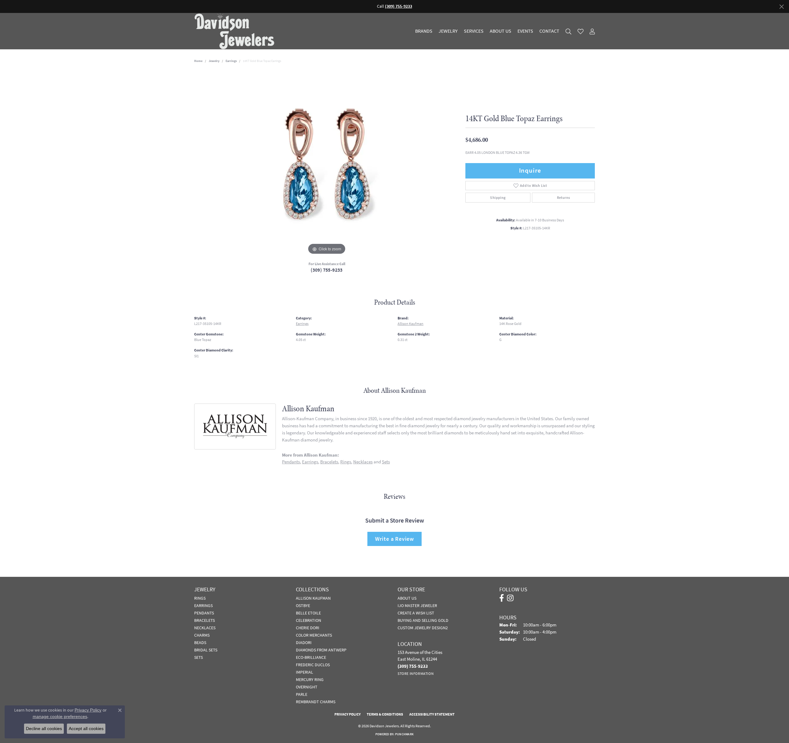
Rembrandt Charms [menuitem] (315, 702)
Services (474, 31)
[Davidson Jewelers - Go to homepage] (236, 31)
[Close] (781, 6)
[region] (326, 163)
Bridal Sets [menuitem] (205, 650)
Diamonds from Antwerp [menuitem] (321, 650)
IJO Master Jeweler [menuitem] (417, 605)
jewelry (214, 61)
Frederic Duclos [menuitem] (313, 665)
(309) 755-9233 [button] (398, 6)
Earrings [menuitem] (203, 605)
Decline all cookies (44, 728)
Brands (423, 31)
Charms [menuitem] (202, 635)
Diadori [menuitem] (304, 642)
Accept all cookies (86, 728)
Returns (563, 197)
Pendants (291, 461)
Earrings (231, 61)
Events (525, 31)
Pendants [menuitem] (204, 613)
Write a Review (394, 539)
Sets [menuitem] (198, 657)
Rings (345, 461)
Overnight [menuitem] (306, 687)
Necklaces (363, 461)
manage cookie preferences (60, 716)
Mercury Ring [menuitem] (310, 679)
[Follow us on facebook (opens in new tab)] (501, 598)
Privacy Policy (347, 714)
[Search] (568, 31)
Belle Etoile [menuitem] (308, 613)
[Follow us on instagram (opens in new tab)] (510, 598)
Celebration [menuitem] (308, 620)
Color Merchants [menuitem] (314, 635)
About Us (500, 31)
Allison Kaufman (410, 323)
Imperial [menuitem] (304, 672)
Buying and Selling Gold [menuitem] (423, 620)
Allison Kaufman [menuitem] (313, 598)
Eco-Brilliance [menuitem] (311, 657)
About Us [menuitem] (407, 598)
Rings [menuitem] (200, 598)
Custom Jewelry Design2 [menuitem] (423, 628)
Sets (386, 461)
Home (198, 61)
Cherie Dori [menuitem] (307, 628)
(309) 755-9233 (327, 270)
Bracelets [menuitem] (204, 620)
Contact (549, 31)
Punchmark (404, 734)
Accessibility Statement (432, 714)
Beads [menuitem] (200, 642)
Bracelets (329, 461)
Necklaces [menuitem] (204, 628)
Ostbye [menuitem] (303, 605)
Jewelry (448, 31)
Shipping (497, 197)
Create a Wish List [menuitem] (416, 613)
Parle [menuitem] (301, 694)
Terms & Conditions (385, 714)
